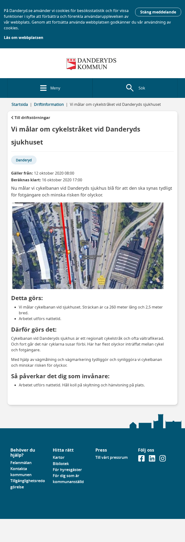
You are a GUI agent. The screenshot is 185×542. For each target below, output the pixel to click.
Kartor (59, 457)
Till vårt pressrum (111, 457)
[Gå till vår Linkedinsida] (152, 460)
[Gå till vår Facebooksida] (142, 460)
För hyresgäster (67, 469)
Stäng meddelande (158, 12)
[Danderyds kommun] (92, 64)
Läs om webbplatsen (23, 37)
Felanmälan (21, 462)
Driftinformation (49, 104)
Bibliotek (61, 463)
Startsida (20, 104)
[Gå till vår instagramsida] (162, 460)
